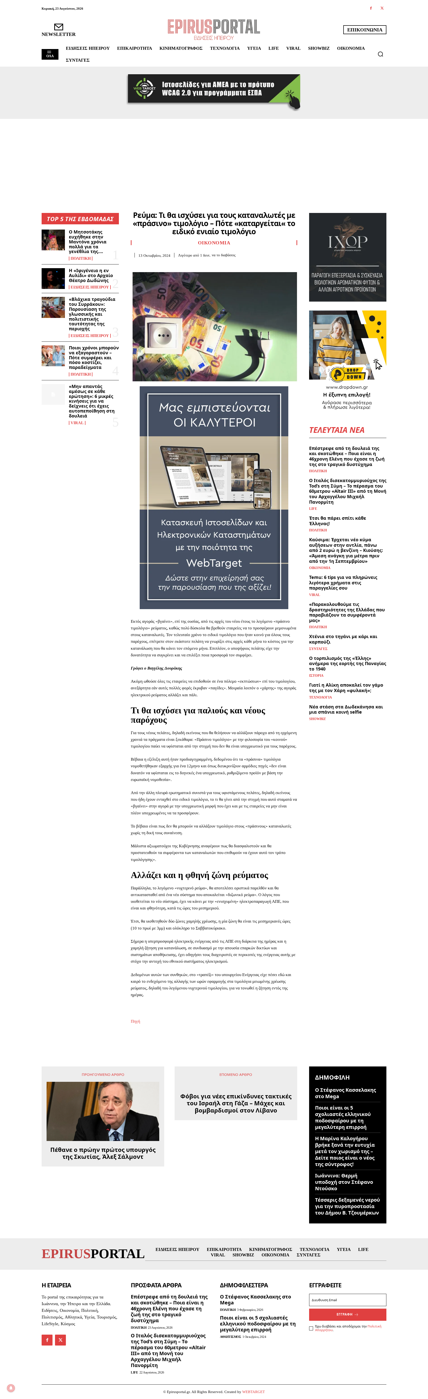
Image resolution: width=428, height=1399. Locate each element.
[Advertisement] (214, 156)
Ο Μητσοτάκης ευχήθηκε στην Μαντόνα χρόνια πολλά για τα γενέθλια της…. (88, 241)
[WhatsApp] (170, 265)
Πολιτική (81, 258)
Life (313, 509)
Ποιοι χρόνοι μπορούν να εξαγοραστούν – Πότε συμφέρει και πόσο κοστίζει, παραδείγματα (94, 357)
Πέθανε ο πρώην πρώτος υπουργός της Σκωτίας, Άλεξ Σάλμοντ (103, 1153)
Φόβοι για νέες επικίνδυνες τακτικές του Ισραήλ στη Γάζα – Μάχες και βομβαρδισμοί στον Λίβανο (236, 1103)
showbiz (317, 719)
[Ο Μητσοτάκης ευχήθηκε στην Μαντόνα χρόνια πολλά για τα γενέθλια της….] (53, 240)
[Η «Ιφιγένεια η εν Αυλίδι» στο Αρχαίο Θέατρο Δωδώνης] (53, 278)
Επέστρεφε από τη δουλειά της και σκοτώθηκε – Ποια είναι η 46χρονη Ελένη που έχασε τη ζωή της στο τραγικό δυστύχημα (347, 456)
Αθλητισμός (230, 1337)
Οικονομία (214, 242)
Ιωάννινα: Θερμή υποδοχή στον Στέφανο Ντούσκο (344, 1182)
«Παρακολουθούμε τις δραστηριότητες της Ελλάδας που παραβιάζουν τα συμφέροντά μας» (347, 612)
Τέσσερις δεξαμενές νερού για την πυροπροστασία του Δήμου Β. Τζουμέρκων (347, 1206)
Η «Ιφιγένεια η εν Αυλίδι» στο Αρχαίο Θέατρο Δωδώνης (91, 275)
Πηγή (135, 1021)
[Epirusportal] (214, 29)
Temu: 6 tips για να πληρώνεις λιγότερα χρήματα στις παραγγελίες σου (343, 582)
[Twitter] (382, 8)
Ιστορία (316, 675)
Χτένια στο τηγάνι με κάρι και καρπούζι (343, 639)
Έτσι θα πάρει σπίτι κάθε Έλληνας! (337, 520)
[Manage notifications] (11, 1388)
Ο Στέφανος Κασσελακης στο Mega (345, 1093)
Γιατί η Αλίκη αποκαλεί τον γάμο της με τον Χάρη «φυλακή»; (346, 687)
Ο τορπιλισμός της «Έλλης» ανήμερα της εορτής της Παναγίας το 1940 (347, 663)
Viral (77, 423)
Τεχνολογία (320, 697)
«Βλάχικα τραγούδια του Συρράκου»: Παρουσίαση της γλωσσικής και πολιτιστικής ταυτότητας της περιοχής (92, 314)
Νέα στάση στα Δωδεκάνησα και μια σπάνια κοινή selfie (346, 709)
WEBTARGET (253, 1392)
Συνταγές (318, 649)
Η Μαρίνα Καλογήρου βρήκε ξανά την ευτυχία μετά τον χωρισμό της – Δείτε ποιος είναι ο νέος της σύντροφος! (345, 1151)
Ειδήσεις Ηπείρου (90, 287)
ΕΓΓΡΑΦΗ (345, 1314)
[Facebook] (371, 8)
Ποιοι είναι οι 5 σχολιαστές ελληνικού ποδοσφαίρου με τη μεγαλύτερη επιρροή (343, 1117)
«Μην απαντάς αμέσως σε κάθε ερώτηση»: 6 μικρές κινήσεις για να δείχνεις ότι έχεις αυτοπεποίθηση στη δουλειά (92, 401)
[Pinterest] (158, 265)
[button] (380, 54)
